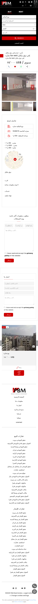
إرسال (9, 260)
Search (20, 38)
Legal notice (28, 593)
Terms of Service (18, 601)
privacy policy (29, 307)
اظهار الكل (19, 373)
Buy (9, 11)
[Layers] (20, 154)
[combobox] (19, 17)
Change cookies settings (20, 595)
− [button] (7, 156)
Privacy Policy (32, 600)
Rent (21, 11)
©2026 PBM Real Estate (13, 593)
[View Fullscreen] (7, 160)
